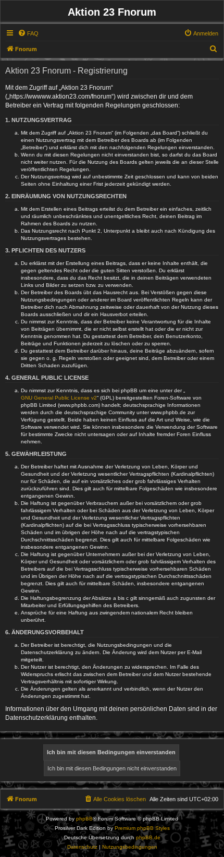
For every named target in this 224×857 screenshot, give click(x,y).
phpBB (84, 819)
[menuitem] (28, 33)
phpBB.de (148, 837)
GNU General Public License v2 (59, 398)
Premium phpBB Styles (142, 828)
